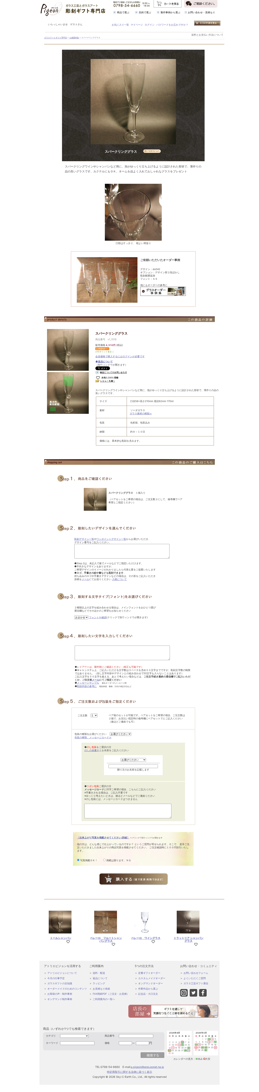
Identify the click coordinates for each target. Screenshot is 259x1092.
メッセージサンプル (88, 682)
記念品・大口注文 (148, 993)
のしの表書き (91, 750)
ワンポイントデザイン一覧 (111, 539)
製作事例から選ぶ (170, 12)
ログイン (150, 24)
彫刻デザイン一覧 (84, 539)
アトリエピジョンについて (62, 972)
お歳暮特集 (74, 37)
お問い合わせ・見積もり (201, 12)
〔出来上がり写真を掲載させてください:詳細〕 (103, 837)
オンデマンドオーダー (150, 983)
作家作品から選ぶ (148, 988)
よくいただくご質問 (195, 978)
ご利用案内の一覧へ (104, 999)
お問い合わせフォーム (196, 972)
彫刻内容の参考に (87, 686)
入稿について (119, 579)
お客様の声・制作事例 (59, 993)
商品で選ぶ (123, 12)
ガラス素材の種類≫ (141, 413)
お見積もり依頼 (101, 988)
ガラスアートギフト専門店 (55, 37)
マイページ (137, 24)
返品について (100, 978)
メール (85, 579)
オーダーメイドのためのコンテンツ (67, 988)
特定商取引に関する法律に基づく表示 (129, 1071)
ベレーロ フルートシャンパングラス (106, 939)
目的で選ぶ (145, 12)
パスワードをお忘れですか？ (172, 24)
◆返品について (104, 361)
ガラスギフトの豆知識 (59, 983)
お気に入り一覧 (120, 24)
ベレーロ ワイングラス (145, 938)
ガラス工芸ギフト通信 (196, 983)
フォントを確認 (97, 617)
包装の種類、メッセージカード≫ (93, 737)
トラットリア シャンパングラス (188, 939)
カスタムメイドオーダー (151, 978)
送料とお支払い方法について (207, 34)
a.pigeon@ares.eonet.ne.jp (147, 1066)
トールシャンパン (60, 938)
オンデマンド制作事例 (59, 999)
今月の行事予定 (56, 978)
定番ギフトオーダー (149, 972)
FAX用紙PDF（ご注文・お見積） (111, 993)
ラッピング (99, 983)
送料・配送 (99, 972)
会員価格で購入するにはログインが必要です (120, 356)
